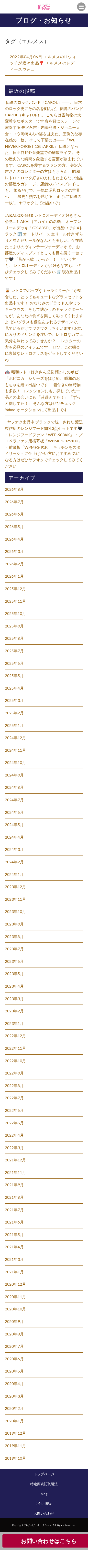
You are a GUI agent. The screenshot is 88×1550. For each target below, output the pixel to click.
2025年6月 (14, 663)
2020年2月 (14, 1408)
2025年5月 (14, 675)
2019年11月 (15, 1445)
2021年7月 (14, 1209)
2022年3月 (14, 1147)
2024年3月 (14, 849)
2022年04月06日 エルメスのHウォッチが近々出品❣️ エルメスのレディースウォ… (43, 62)
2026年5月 (14, 526)
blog (44, 1494)
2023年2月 (14, 1010)
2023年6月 (14, 961)
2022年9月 (14, 1073)
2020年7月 (14, 1346)
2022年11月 (15, 1048)
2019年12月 (15, 1433)
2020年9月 (14, 1321)
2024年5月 (14, 824)
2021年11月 (15, 1172)
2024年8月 (14, 787)
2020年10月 (15, 1308)
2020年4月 (14, 1383)
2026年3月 (14, 551)
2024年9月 (14, 775)
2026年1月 (14, 576)
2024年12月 (15, 737)
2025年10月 (15, 613)
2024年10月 (15, 762)
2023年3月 (14, 998)
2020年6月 (14, 1358)
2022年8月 (14, 1085)
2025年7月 (14, 650)
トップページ (44, 1474)
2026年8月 (14, 489)
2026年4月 (14, 539)
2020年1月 (14, 1420)
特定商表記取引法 (44, 1484)
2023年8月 (14, 936)
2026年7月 (14, 501)
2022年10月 (15, 1060)
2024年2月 (14, 861)
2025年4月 (14, 688)
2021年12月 (15, 1159)
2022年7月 (14, 1097)
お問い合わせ (44, 1513)
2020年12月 (15, 1284)
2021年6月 (14, 1222)
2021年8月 (14, 1197)
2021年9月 (14, 1184)
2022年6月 (14, 1110)
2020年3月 (14, 1396)
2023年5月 (14, 973)
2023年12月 (15, 886)
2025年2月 (14, 712)
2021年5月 (14, 1234)
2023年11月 (15, 899)
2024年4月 (14, 837)
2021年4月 (14, 1246)
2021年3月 (14, 1259)
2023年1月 (14, 1023)
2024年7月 (14, 799)
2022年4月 (14, 1135)
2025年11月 (15, 601)
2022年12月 (15, 1035)
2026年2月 (14, 563)
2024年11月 (15, 750)
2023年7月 (14, 948)
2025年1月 (14, 725)
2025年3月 (14, 700)
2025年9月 (14, 626)
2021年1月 (14, 1271)
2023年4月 (14, 986)
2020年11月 (15, 1296)
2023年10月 (15, 911)
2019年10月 (15, 1458)
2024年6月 (14, 812)
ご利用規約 (44, 1503)
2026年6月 (14, 514)
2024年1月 (14, 874)
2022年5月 (14, 1122)
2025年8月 (14, 638)
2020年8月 (14, 1334)
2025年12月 (15, 588)
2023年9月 (14, 924)
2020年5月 (14, 1371)
